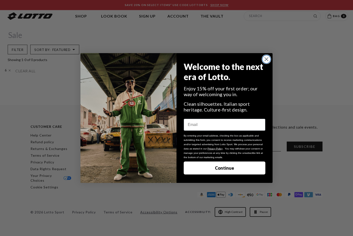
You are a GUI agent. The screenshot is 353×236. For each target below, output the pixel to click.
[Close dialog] (266, 59)
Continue (224, 168)
